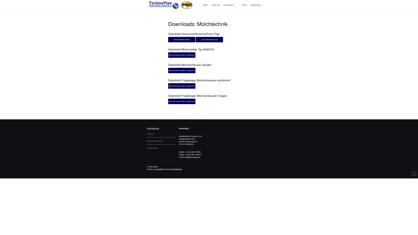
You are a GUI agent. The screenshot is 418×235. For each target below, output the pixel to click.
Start (205, 5)
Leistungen (228, 5)
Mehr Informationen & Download (182, 55)
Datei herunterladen (209, 39)
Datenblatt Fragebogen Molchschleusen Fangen (197, 96)
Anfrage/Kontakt (152, 148)
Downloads (255, 5)
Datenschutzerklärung (154, 141)
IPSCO (244, 5)
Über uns (215, 5)
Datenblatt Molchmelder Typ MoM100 (191, 49)
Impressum (151, 134)
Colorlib (159, 169)
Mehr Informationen (182, 39)
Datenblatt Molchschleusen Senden (190, 65)
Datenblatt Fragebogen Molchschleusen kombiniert (199, 80)
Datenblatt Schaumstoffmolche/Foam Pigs (194, 34)
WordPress (177, 169)
